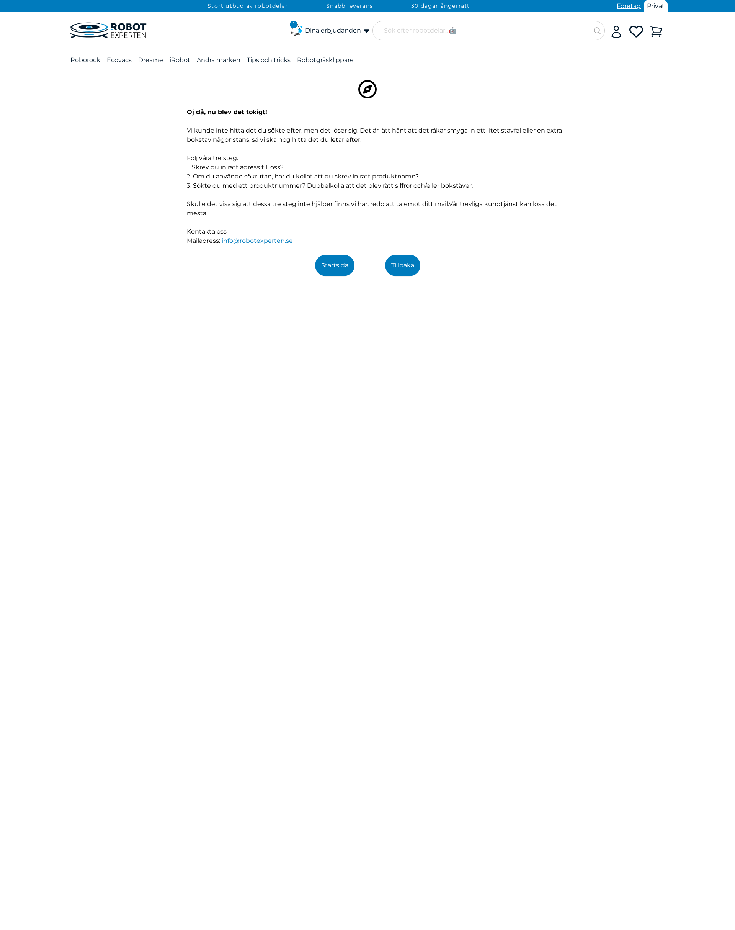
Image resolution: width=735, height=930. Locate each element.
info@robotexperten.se (257, 240)
